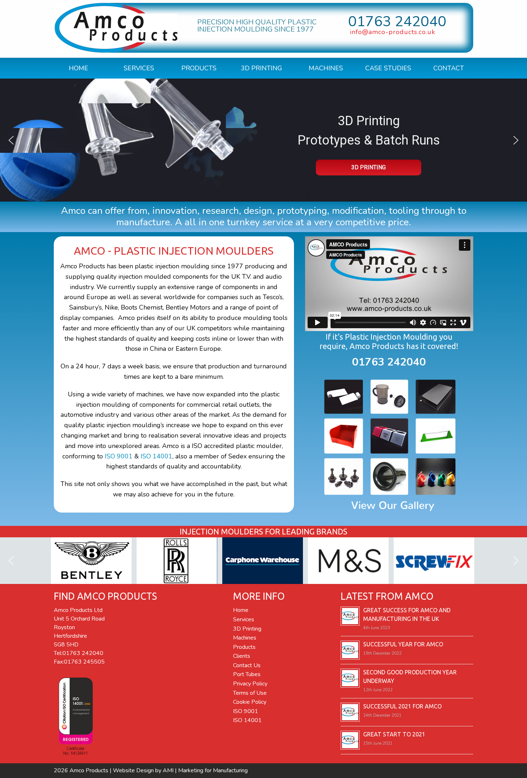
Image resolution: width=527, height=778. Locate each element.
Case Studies (388, 68)
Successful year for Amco (403, 644)
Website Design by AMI (143, 770)
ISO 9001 (119, 456)
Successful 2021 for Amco (402, 706)
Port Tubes (247, 674)
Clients (241, 656)
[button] (11, 140)
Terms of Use (250, 693)
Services (139, 68)
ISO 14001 (156, 456)
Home (78, 68)
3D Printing (261, 68)
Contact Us (247, 665)
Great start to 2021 (394, 734)
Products (199, 68)
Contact (448, 68)
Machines (326, 68)
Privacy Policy (250, 684)
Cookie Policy (249, 702)
